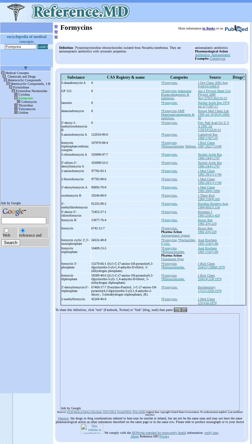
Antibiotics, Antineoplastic (212, 55)
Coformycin (217, 58)
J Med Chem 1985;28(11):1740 (209, 172)
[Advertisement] (150, 360)
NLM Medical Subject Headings (84, 412)
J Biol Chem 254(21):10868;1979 (211, 265)
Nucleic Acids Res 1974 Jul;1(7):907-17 (213, 104)
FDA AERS (139, 412)
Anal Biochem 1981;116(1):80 (208, 241)
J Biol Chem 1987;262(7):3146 (209, 144)
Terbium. (191, 146)
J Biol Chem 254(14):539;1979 (209, 277)
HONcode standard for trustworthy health (159, 432)
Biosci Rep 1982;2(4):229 (207, 221)
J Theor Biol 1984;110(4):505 (209, 197)
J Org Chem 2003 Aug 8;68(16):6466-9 (213, 84)
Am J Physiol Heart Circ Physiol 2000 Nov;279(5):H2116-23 (214, 94)
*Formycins (169, 91)
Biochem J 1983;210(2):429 (209, 213)
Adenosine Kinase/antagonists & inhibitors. (176, 94)
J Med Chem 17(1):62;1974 (207, 300)
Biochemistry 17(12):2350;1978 (209, 289)
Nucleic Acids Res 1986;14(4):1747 (210, 156)
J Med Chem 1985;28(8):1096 (209, 189)
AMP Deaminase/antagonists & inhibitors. (178, 114)
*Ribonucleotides (172, 146)
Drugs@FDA (124, 412)
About (135, 436)
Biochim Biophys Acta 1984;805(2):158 (213, 205)
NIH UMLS (109, 412)
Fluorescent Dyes (172, 259)
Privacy (164, 436)
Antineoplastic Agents (175, 235)
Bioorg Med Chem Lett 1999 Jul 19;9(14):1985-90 (214, 114)
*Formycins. (169, 83)
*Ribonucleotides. (173, 252)
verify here (211, 432)
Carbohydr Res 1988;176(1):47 (208, 136)
